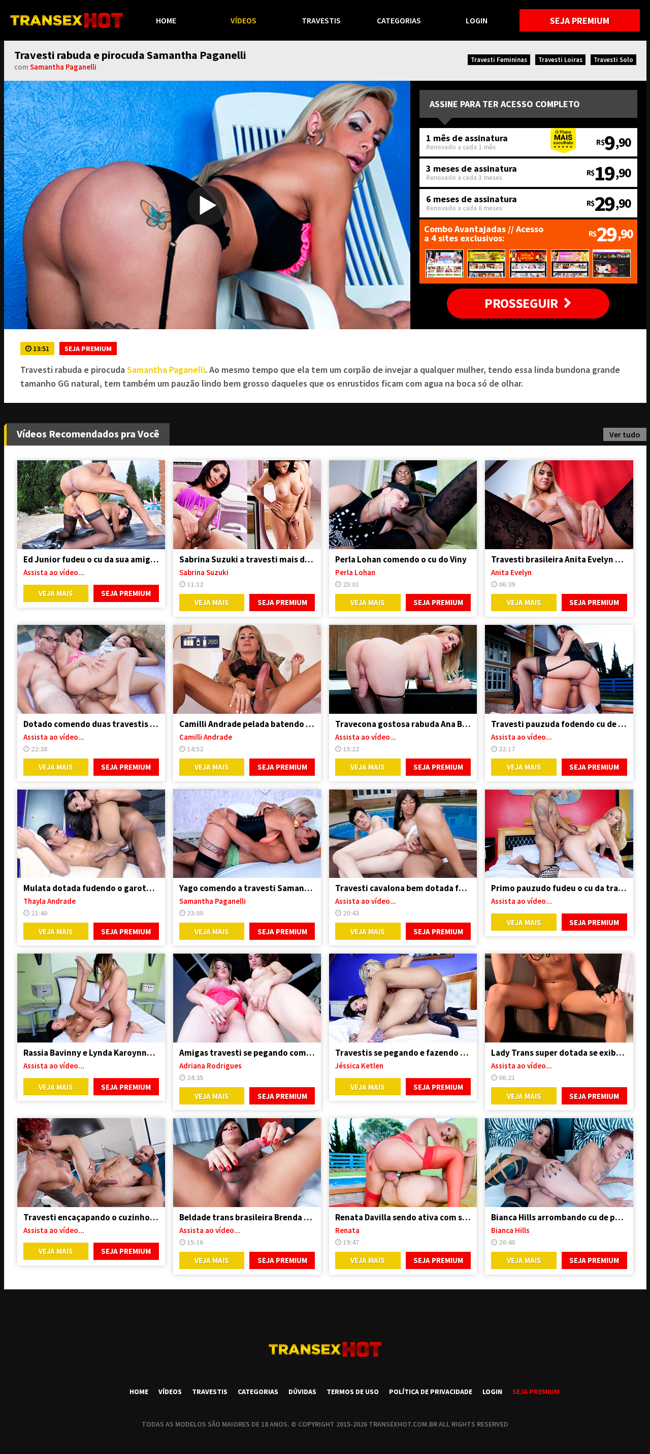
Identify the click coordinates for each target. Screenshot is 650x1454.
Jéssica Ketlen (359, 1065)
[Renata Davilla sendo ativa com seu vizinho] (403, 1162)
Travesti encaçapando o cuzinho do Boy (91, 1217)
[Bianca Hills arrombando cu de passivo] (559, 1162)
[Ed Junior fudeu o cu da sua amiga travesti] (91, 504)
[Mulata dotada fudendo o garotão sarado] (91, 833)
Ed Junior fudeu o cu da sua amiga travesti (91, 559)
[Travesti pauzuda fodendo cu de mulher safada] (559, 669)
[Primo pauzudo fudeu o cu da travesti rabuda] (559, 833)
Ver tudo (624, 434)
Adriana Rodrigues (210, 1065)
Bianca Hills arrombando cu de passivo (559, 1217)
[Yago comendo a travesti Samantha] (247, 833)
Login (477, 20)
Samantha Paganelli (63, 67)
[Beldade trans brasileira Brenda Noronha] (247, 1162)
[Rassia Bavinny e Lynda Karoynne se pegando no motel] (91, 998)
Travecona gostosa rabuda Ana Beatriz (403, 724)
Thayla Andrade (49, 901)
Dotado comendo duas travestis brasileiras (91, 724)
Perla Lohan (355, 572)
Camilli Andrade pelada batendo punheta (247, 724)
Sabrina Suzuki (204, 572)
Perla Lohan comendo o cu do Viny (401, 559)
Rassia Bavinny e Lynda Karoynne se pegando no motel (91, 1052)
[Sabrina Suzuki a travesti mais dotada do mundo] (247, 504)
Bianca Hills (510, 1230)
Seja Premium (579, 20)
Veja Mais (56, 593)
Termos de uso (353, 1391)
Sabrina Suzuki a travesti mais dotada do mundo (247, 559)
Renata (347, 1230)
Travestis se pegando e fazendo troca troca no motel (403, 1052)
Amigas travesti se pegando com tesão (247, 1052)
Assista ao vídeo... (53, 572)
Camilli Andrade (205, 737)
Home (166, 20)
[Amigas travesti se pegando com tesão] (247, 998)
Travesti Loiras (560, 59)
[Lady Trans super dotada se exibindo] (559, 998)
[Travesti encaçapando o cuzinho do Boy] (91, 1162)
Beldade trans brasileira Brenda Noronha (247, 1217)
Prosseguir (521, 303)
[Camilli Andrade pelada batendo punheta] (247, 669)
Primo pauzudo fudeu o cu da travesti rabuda (559, 888)
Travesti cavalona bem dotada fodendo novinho (403, 888)
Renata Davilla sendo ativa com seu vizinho (403, 1217)
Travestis (321, 20)
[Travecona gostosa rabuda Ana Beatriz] (403, 669)
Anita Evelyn (511, 572)
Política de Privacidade (430, 1391)
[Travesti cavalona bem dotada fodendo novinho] (403, 833)
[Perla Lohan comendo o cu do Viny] (403, 504)
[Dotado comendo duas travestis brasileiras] (91, 669)
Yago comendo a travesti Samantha (247, 888)
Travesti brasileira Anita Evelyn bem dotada (559, 559)
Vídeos (243, 20)
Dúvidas (302, 1391)
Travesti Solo (613, 59)
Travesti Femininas (499, 59)
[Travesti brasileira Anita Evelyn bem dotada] (559, 504)
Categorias (399, 20)
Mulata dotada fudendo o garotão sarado (91, 888)
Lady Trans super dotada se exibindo (559, 1052)
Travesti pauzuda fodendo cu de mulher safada (559, 724)
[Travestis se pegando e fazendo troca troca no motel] (403, 998)
